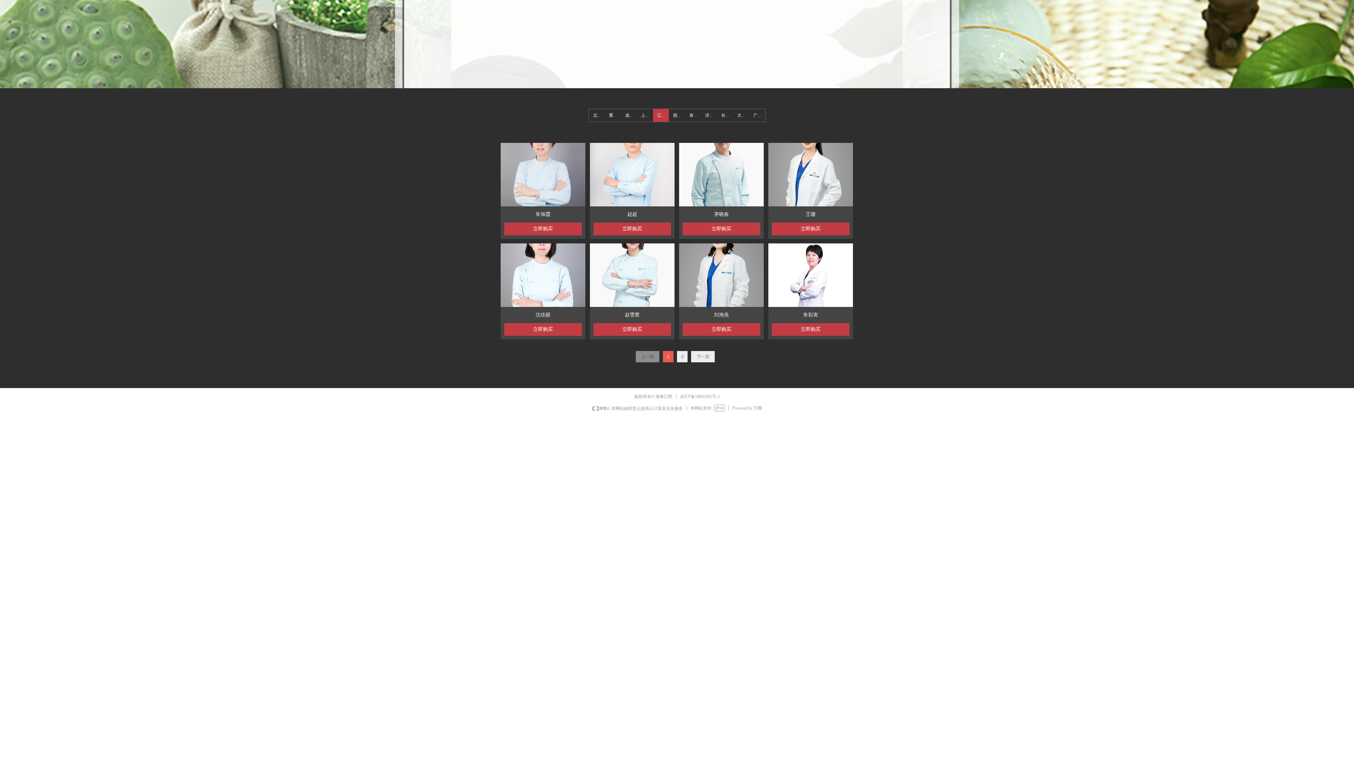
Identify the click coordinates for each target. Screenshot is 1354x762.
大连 (741, 115)
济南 (709, 115)
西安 (677, 115)
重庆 (613, 115)
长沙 (725, 115)
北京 (597, 115)
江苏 (661, 115)
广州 (758, 115)
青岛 (693, 115)
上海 (645, 115)
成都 (629, 115)
